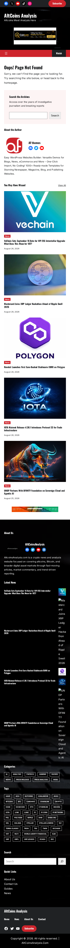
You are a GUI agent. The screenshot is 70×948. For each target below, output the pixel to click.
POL (7, 818)
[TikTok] (24, 4)
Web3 (55, 780)
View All (62, 185)
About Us (9, 879)
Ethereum (43, 807)
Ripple (30, 818)
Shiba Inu (52, 818)
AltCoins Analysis (20, 15)
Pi (35, 812)
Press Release (22, 780)
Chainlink (44, 802)
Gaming (42, 774)
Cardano (31, 802)
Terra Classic (12, 828)
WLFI (16, 834)
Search (55, 115)
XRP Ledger (29, 839)
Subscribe (29, 928)
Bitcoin (9, 802)
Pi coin (44, 812)
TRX (35, 828)
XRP (7, 839)
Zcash (42, 839)
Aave (8, 796)
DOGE (8, 807)
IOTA (8, 812)
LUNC (26, 812)
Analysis (17, 774)
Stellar (30, 823)
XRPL (16, 839)
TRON (26, 828)
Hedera (56, 807)
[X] (12, 4)
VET (7, 834)
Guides (54, 774)
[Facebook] (6, 4)
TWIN (45, 828)
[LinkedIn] (44, 550)
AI (6, 774)
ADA (17, 796)
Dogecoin (20, 807)
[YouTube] (18, 4)
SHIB (40, 818)
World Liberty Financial (35, 834)
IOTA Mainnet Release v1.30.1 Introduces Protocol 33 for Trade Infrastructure (33, 429)
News (7, 236)
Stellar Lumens (46, 823)
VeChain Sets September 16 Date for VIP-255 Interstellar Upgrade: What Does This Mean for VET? (34, 242)
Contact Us (11, 883)
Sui (60, 823)
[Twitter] (36, 148)
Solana (17, 823)
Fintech (30, 774)
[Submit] (62, 861)
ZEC (52, 839)
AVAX (56, 796)
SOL (7, 823)
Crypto (58, 802)
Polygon (18, 818)
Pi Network (58, 812)
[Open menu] (6, 53)
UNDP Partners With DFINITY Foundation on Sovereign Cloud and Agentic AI (34, 492)
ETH (31, 807)
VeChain (56, 828)
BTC (19, 802)
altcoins (29, 796)
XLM (54, 834)
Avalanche (43, 796)
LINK (17, 812)
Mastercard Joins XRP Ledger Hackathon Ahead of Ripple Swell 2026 (33, 305)
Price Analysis (41, 780)
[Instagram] (30, 4)
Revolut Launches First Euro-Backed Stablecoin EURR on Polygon (34, 367)
